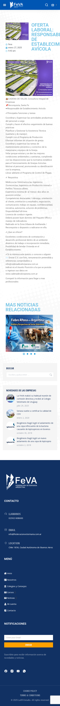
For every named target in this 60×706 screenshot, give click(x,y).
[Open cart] (52, 5)
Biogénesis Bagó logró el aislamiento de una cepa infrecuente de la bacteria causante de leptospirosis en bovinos (35, 426)
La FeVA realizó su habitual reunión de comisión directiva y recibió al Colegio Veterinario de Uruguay (34, 398)
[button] (4, 5)
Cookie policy (30, 691)
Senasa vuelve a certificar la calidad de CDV (34, 412)
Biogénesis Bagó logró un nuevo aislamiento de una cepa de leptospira (34, 440)
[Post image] (29, 333)
